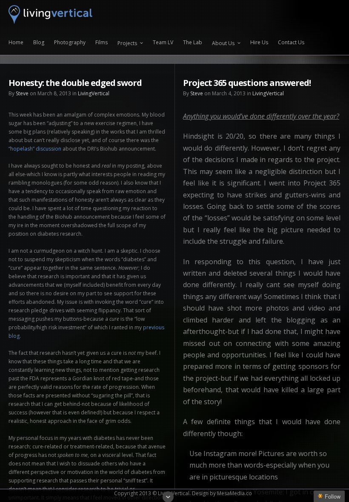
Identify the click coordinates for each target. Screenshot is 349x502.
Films (101, 43)
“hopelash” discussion (35, 148)
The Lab (192, 43)
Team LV (163, 43)
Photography (70, 43)
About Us (223, 43)
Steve (22, 93)
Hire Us (259, 43)
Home (16, 43)
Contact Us (291, 43)
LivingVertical (93, 93)
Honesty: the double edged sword (75, 82)
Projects (127, 43)
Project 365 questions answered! (247, 82)
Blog (38, 43)
